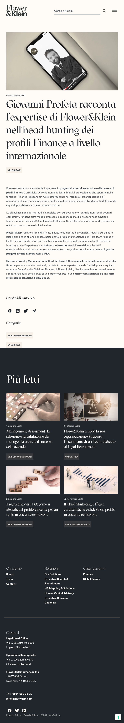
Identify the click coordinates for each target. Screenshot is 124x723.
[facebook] (9, 310)
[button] (116, 11)
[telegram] (34, 310)
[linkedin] (17, 310)
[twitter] (25, 310)
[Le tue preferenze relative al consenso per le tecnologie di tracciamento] (118, 717)
